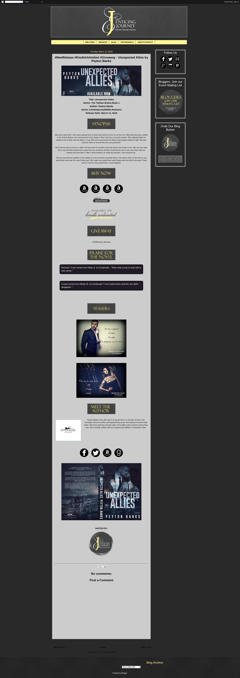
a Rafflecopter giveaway (101, 242)
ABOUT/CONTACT (145, 42)
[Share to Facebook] (105, 567)
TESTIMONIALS (127, 42)
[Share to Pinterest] (107, 567)
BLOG (113, 42)
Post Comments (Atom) (107, 652)
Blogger (124, 673)
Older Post (146, 647)
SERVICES (102, 42)
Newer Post (59, 647)
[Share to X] (103, 567)
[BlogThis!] (100, 567)
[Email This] (98, 567)
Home (103, 647)
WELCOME (89, 42)
